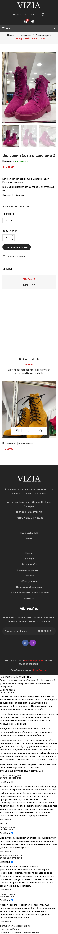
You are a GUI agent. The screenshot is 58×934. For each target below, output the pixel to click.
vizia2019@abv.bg (33, 517)
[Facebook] (25, 643)
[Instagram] (32, 643)
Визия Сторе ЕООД (34, 660)
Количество (9, 231)
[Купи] (17, 430)
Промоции (29, 558)
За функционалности (11, 855)
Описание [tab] (29, 279)
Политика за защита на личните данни (29, 592)
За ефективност (45, 680)
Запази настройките (11, 932)
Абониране (44, 631)
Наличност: (8, 161)
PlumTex (16, 929)
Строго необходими (25, 680)
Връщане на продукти (29, 570)
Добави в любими (16, 256)
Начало (29, 553)
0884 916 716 (35, 512)
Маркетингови (26, 683)
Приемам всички (30, 932)
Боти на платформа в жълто (17, 443)
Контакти (29, 598)
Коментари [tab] (29, 285)
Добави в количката (17, 247)
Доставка (29, 575)
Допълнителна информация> (15, 926)
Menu (8, 28)
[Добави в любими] (28, 430)
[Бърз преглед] (40, 430)
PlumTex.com (40, 670)
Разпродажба (29, 564)
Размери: (8, 213)
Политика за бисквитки (29, 587)
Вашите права (7, 680)
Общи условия (29, 581)
